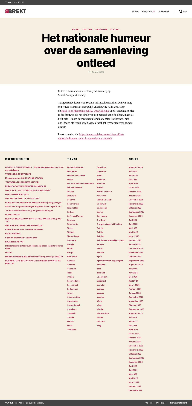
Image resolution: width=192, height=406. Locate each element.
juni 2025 (133, 224)
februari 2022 (135, 386)
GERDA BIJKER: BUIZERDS (16, 194)
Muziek (100, 187)
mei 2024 (133, 277)
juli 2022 (133, 366)
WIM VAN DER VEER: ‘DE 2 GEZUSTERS (22, 198)
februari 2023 (135, 338)
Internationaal (73, 305)
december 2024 (136, 248)
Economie (71, 240)
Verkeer (100, 289)
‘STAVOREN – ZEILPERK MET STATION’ (22, 182)
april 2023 (133, 329)
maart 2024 (134, 285)
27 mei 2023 (98, 72)
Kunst (69, 325)
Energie (70, 244)
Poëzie (100, 228)
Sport (99, 256)
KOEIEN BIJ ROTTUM (14, 242)
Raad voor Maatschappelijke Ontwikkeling (85, 111)
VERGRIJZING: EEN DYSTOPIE (18, 174)
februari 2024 (135, 289)
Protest (100, 244)
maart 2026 (134, 187)
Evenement (72, 256)
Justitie (70, 317)
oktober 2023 (135, 305)
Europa (70, 252)
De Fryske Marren (75, 216)
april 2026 (133, 183)
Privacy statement (178, 403)
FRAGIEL (9, 252)
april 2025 (133, 232)
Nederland (101, 196)
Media (100, 175)
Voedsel (100, 297)
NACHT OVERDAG (13, 234)
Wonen (100, 317)
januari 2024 (135, 293)
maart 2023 (134, 333)
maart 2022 (134, 382)
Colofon (163, 11)
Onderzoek (101, 29)
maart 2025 (134, 236)
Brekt (14, 403)
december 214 (135, 390)
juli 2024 (133, 269)
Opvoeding (102, 216)
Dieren (70, 228)
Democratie (72, 224)
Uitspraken (102, 277)
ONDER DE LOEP (104, 200)
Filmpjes (71, 260)
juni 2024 (133, 273)
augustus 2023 (136, 313)
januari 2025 (135, 244)
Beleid (75, 29)
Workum (100, 321)
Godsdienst (72, 289)
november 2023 (136, 301)
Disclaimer (161, 403)
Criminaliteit (72, 208)
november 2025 (136, 204)
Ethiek (70, 248)
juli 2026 (133, 171)
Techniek (101, 273)
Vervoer (100, 293)
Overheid (101, 220)
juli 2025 (133, 220)
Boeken (70, 192)
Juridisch (71, 313)
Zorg (99, 325)
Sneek (100, 248)
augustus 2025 (136, 216)
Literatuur (101, 171)
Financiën (71, 269)
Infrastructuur (73, 297)
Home (135, 11)
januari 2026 (135, 196)
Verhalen (101, 285)
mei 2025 (133, 228)
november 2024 (136, 252)
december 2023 (136, 297)
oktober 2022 (135, 354)
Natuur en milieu (104, 192)
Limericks (101, 167)
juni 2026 (133, 175)
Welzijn (100, 309)
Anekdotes (72, 171)
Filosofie (71, 265)
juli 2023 (133, 317)
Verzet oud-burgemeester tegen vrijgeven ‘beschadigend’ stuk (33, 206)
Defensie (71, 220)
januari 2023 (135, 342)
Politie (100, 232)
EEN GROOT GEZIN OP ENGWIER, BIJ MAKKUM (25, 186)
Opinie (100, 212)
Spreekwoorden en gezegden (110, 260)
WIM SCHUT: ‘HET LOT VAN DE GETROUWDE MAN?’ (28, 190)
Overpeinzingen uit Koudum (109, 224)
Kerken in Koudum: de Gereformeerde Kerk (24, 229)
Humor (70, 293)
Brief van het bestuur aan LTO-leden (21, 238)
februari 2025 (135, 240)
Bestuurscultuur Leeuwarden (80, 183)
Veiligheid (101, 281)
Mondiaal (101, 183)
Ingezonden (72, 301)
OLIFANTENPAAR (12, 215)
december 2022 (136, 346)
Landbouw (71, 329)
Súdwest (101, 265)
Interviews (72, 309)
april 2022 (133, 378)
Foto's (69, 273)
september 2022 (136, 358)
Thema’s (147, 11)
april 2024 (133, 281)
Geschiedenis (73, 281)
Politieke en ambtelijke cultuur (110, 240)
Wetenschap (103, 313)
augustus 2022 (136, 362)
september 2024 (136, 260)
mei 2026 (133, 179)
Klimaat (70, 321)
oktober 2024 (135, 256)
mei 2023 (133, 325)
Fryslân (70, 277)
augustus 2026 (136, 167)
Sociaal (115, 29)
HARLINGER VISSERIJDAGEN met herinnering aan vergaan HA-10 (34, 257)
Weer (99, 305)
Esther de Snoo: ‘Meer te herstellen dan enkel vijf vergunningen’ (33, 202)
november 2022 (136, 350)
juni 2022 (133, 370)
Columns (71, 200)
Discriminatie (73, 236)
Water (100, 301)
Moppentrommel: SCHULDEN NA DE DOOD (24, 178)
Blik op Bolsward (74, 187)
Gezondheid (72, 285)
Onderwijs (101, 204)
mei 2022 (133, 374)
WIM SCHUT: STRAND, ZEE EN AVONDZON (23, 225)
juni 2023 (133, 321)
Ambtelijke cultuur (75, 167)
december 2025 (136, 200)
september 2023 (136, 309)
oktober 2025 (135, 208)
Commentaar (73, 204)
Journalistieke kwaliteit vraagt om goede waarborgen (29, 210)
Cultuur (87, 29)
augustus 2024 (136, 265)
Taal (99, 269)
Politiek (100, 236)
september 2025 (136, 212)
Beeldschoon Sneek (76, 175)
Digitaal (70, 232)
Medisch (101, 179)
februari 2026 (135, 192)
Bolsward (71, 196)
